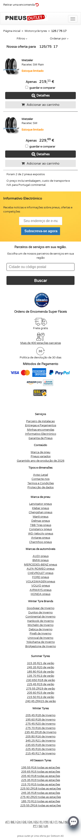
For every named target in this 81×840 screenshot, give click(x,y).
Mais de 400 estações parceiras (40, 343)
